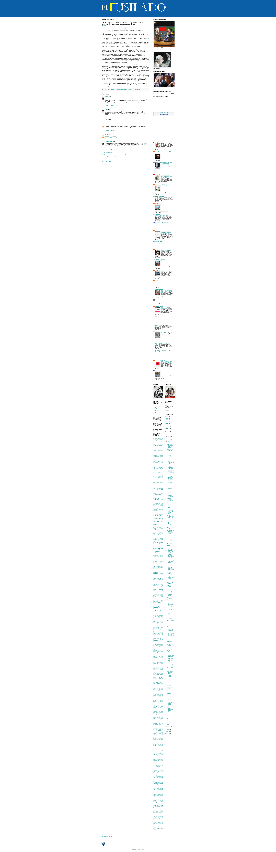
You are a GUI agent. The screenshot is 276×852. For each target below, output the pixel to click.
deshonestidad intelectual (160, 360)
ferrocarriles (161, 573)
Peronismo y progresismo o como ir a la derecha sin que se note (166, 176)
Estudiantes (155, 565)
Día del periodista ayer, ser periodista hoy (170, 668)
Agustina (154, 450)
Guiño (168, 683)
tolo (162, 808)
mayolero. (161, 673)
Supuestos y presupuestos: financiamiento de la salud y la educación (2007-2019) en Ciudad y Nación (163, 343)
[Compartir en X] (138, 89)
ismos (157, 621)
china (162, 485)
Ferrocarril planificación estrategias (158, 572)
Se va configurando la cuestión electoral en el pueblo (170, 605)
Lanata (158, 638)
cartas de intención (158, 478)
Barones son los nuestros (170, 598)
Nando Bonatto (160, 707)
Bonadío (161, 466)
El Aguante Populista (159, 306)
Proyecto (161, 749)
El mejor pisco (170, 687)
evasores (158, 566)
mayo (168, 722)
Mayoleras (155, 670)
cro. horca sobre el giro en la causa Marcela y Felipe (170, 577)
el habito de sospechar (159, 280)
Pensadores (155, 725)
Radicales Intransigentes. (158, 753)
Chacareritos (155, 483)
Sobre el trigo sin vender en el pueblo (170, 719)
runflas (162, 761)
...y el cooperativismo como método (170, 591)
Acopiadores (155, 443)
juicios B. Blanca (156, 628)
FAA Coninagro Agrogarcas (158, 567)
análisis (161, 455)
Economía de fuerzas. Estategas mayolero (158, 543)
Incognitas (161, 607)
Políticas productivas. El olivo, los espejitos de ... (170, 634)
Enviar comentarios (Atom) (112, 156)
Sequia (158, 772)
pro (126, 89)
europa (161, 565)
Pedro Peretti (160, 723)
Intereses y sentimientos (170, 573)
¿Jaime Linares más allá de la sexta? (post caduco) (170, 638)
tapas (154, 807)
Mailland (158, 663)
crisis (154, 518)
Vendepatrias (155, 818)
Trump (158, 813)
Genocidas (155, 594)
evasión (155, 566)
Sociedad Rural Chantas (158, 799)
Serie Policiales (160, 791)
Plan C (156, 142)
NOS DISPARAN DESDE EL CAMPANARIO (163, 162)
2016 (167, 423)
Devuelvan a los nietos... (170, 586)
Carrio (162, 477)
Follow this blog (164, 114)
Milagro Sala (161, 679)
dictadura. (155, 534)
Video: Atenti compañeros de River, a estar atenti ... (170, 446)
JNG (160, 624)
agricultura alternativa (158, 445)
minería (161, 682)
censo (158, 481)
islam (154, 621)
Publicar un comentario (108, 152)
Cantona (154, 473)
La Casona (161, 635)
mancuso (157, 331)
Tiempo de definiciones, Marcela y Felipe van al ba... (170, 506)
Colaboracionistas (160, 492)
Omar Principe (155, 712)
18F (162, 438)
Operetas (155, 713)
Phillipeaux (155, 733)
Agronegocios (160, 449)
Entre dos (169, 693)
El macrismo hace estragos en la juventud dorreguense (170, 696)
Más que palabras (170, 620)
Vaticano (161, 817)
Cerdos (161, 482)
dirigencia (161, 534)
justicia (155, 630)
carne (159, 477)
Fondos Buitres (159, 584)
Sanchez (159, 767)
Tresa (157, 812)
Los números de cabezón (170, 689)
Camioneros (155, 472)
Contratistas (155, 509)
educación (155, 548)
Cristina (158, 518)
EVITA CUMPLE (164, 332)
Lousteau (161, 657)
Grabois (161, 595)
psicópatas (155, 750)
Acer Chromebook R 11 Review (160, 352)
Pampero (158, 717)
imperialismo (156, 606)
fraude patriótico (160, 586)
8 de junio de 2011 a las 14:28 (111, 105)
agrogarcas (155, 449)
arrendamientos (156, 456)
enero (168, 729)
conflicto (157, 504)
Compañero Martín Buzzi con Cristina (170, 467)
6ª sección (158, 440)
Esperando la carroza (169, 486)
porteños (154, 744)
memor (154, 677)
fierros (154, 578)
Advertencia (161, 443)
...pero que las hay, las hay (170, 630)
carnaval (154, 477)
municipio (155, 706)
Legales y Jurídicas (156, 645)
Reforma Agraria (160, 755)
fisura (162, 583)
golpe (154, 595)
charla (162, 484)
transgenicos (155, 811)
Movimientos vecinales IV (158, 696)
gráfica (154, 596)
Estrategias (161, 563)
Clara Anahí (155, 489)
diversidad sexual (158, 538)
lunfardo (154, 662)
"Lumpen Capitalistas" (157, 437)
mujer (154, 705)
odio (162, 710)
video (154, 821)
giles (158, 594)
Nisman (161, 708)
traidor (154, 810)
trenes (154, 812)
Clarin (159, 489)
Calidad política (156, 469)
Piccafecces (161, 733)
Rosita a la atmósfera (169, 645)
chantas (159, 484)
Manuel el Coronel (156, 667)
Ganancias (161, 591)
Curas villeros (160, 529)
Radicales (155, 751)
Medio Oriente (159, 674)
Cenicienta (155, 481)
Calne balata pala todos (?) (170, 589)
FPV (156, 586)
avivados (161, 457)
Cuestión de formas (169, 595)
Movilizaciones (160, 690)
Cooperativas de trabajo (158, 514)
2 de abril (159, 439)
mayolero (161, 670)
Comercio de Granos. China (158, 497)
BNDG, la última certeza (170, 583)
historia (158, 602)
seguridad (155, 770)
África (154, 444)
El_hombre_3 (157, 174)
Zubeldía (154, 829)
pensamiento (156, 726)
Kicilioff (161, 633)
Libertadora (155, 650)
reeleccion (155, 755)
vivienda (158, 822)
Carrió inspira (169, 609)
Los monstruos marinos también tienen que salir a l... (170, 704)
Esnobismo (155, 557)
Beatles (154, 461)
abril (168, 724)
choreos (154, 487)
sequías (161, 772)
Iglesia (162, 605)
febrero (168, 727)
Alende (154, 451)
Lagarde (154, 638)
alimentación (155, 452)
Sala (162, 765)
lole (156, 656)
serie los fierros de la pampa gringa (158, 787)
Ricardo (106, 109)
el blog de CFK (158, 214)
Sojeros (154, 800)
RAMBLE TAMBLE (158, 241)
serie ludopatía (160, 788)
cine (157, 487)
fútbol (154, 590)
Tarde (168, 484)
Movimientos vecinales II (158, 694)
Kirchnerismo (158, 634)
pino (125, 89)
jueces (162, 627)
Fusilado (154, 589)
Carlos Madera (160, 476)
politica (160, 739)
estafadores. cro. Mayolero (158, 560)
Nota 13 (156, 341)
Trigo (160, 812)
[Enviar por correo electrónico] (136, 89)
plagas (157, 734)
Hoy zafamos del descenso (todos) (170, 536)
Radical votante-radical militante (170, 648)
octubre (168, 436)
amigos (155, 455)
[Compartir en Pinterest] (141, 89)
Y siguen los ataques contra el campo (170, 615)
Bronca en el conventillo (169, 627)
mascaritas (155, 669)
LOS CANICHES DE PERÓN (160, 299)
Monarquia (161, 688)
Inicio (126, 154)
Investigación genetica (158, 620)
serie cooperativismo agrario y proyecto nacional (158, 780)
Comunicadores (156, 502)
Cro (160, 518)
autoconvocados (156, 457)
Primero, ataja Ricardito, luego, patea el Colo (170, 660)
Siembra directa (159, 796)
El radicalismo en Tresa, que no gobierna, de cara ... (170, 652)
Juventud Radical (156, 633)
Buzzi (157, 467)
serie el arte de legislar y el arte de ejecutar (158, 783)
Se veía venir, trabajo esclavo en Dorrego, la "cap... (170, 569)
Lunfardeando (160, 661)
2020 (167, 416)
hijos (154, 601)
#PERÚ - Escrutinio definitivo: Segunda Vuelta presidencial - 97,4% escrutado (166, 232)
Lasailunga (161, 639)
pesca (162, 732)
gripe (162, 596)
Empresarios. (155, 554)
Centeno (154, 482)
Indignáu (169, 685)
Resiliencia (155, 758)
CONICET (161, 505)
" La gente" (157, 197)
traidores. (161, 810)
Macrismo (161, 662)
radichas (129, 89)
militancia (155, 682)
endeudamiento (156, 556)
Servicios (161, 795)
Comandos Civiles (158, 493)
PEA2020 (161, 722)
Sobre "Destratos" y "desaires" (170, 474)
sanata (157, 766)
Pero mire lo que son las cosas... (170, 547)
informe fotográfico (156, 611)
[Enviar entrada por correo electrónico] (133, 89)
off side (159, 711)
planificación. (158, 737)
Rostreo (161, 760)
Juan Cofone (158, 626)
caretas (155, 476)
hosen (162, 603)
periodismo (160, 730)
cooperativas (156, 511)
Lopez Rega (160, 656)
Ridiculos (159, 759)
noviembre (169, 434)
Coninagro (155, 506)
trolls (162, 812)
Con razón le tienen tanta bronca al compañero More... (170, 478)
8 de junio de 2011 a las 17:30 (111, 130)
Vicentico (154, 819)
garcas (154, 592)
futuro (162, 590)
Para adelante (170, 490)
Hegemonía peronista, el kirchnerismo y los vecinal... (170, 540)
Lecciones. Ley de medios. (158, 644)
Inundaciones (160, 617)
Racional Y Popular (159, 324)
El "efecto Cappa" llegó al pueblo (170, 656)
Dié (158, 534)
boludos (154, 466)
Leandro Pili (158, 410)
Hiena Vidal (155, 600)
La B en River (169, 482)
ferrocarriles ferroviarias (158, 574)
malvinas (161, 663)
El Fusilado (157, 370)
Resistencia (161, 758)
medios (160, 676)
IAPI (158, 605)
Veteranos (161, 818)
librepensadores (156, 651)
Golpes (158, 595)
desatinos (158, 533)
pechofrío (155, 723)
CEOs (158, 482)
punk (162, 750)
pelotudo (161, 724)
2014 (167, 426)
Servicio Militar (156, 795)
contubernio (161, 509)
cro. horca (159, 522)
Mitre (162, 684)
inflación (154, 608)
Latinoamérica (156, 641)
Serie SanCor (156, 793)
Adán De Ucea (158, 230)
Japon (162, 623)
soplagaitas (161, 801)
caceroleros (161, 467)
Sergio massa (156, 773)
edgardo (106, 96)
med (154, 674)
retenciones (155, 759)
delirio (158, 532)
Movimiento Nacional (158, 691)
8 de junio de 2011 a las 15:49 (111, 121)
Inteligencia (155, 617)
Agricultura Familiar (156, 446)
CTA (162, 527)
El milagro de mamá (158, 223)
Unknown (104, 25)
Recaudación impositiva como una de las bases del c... (170, 680)
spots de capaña (157, 802)
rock (158, 760)
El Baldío (157, 316)
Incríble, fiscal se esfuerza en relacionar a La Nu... (170, 458)
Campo (160, 472)
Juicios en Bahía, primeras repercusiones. (170, 471)
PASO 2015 (155, 722)
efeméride (160, 548)
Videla (162, 819)
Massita (161, 669)
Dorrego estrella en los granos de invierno (170, 516)
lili (157, 652)
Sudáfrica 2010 (158, 805)
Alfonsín (161, 451)
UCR (156, 816)
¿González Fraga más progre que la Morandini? (170, 623)
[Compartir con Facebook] (140, 89)
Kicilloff (154, 634)
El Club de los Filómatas (160, 259)
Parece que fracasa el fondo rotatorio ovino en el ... (170, 556)
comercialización (157, 494)
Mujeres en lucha (159, 705)
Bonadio (158, 466)
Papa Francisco (158, 718)
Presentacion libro (158, 746)
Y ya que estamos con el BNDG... (170, 580)
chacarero (161, 483)
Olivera (161, 711)
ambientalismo (160, 452)
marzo (168, 726)
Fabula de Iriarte (156, 568)
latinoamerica (156, 640)
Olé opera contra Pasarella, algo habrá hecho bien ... (170, 561)
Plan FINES (161, 734)
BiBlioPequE (157, 203)
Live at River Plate (170, 691)
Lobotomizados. (156, 655)
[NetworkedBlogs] (164, 112)
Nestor (158, 708)
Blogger (142, 849)
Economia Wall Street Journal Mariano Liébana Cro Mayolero (158, 546)
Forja (162, 585)
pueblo (159, 750)
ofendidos (155, 711)
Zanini (162, 828)
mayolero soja (156, 673)
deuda (162, 533)
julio (168, 441)
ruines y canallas (156, 761)
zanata (158, 828)
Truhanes (155, 813)
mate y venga (157, 270)
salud (154, 766)
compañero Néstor (158, 499)
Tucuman (161, 813)
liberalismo (161, 649)
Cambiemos (161, 469)
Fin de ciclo (160, 580)
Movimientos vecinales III (158, 695)
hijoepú (161, 600)
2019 (167, 418)
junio (168, 443)
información (157, 610)
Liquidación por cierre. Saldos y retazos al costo (170, 512)
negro (154, 708)
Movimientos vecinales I (158, 693)
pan (162, 717)
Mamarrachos (155, 664)
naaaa (154, 707)
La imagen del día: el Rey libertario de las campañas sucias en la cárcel (167, 186)
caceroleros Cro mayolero (158, 468)
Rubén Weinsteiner (159, 289)
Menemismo (155, 678)
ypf (162, 823)
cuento (154, 529)
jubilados (157, 627)
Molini (158, 688)
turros (154, 816)
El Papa (155, 549)
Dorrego (112, 89)
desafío (154, 533)
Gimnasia (161, 594)
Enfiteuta (161, 556)
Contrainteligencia (156, 508)
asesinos (161, 456)
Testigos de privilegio (159, 196)
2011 (167, 431)
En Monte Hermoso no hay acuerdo (170, 499)
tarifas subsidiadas (159, 807)
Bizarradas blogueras (169, 676)
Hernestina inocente (169, 700)
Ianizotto (154, 605)
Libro (160, 651)
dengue (161, 532)
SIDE (154, 796)
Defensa (154, 532)
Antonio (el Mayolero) (109, 141)
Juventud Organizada (158, 632)
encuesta (161, 555)
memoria (161, 677)
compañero (156, 498)
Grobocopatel (155, 597)
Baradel (161, 460)
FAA (162, 566)
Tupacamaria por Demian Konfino (162, 222)
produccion (158, 749)
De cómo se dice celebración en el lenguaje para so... (170, 532)
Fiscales (158, 583)
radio (162, 754)
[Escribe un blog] (137, 89)
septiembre (169, 438)
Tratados (161, 811)
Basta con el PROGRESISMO (166, 250)
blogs (154, 465)
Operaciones (161, 712)
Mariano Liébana (159, 668)
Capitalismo (161, 473)
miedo (157, 679)
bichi (162, 463)
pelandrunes (155, 724)
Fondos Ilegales (156, 585)
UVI (158, 817)
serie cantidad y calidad (158, 776)
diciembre (169, 433)
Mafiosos (154, 663)
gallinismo (155, 591)
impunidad (155, 607)
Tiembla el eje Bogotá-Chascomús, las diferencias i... (170, 523)
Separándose (169, 543)
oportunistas (161, 713)
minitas (158, 683)
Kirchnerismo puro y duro (170, 496)
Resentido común (158, 249)
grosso (161, 597)
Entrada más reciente (106, 154)
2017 (167, 421)
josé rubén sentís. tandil (160, 184)
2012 (167, 429)
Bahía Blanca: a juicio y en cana (170, 672)
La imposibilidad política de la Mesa (170, 612)
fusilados (161, 589)
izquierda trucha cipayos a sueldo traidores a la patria (158, 622)
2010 (167, 731)
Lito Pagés (161, 652)
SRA (162, 802)
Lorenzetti (155, 657)
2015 (167, 424)
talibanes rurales (160, 806)
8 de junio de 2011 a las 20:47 (111, 149)
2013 (167, 428)
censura (161, 481)
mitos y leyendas (158, 684)
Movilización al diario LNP (170, 450)
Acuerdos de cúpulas (169, 642)
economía (155, 542)
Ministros (154, 683)
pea (158, 722)
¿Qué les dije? (170, 618)
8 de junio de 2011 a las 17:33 (111, 137)
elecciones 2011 (117, 89)
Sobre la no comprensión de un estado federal (170, 551)
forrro (154, 586)
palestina (158, 716)
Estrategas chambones (158, 561)
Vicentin (158, 819)
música (161, 706)
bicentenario (160, 461)
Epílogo (168, 545)
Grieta (159, 596)
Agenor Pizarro (160, 444)
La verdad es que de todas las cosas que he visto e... (170, 454)
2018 (167, 419)
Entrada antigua (146, 154)
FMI (154, 584)
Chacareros (155, 484)
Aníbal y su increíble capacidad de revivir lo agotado (170, 715)
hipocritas (155, 602)
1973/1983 (155, 439)
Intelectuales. (160, 616)
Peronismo (122, 89)
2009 (167, 733)
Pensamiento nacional (158, 728)
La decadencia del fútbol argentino (170, 492)
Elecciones (161, 549)
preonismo (161, 745)
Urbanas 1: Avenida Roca (165, 271)
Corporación (157, 515)
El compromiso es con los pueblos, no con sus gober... (170, 709)
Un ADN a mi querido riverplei (169, 564)
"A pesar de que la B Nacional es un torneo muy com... (170, 463)
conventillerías (155, 510)
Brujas (154, 467)
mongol (154, 689)
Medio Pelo (155, 676)
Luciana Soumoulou (157, 658)
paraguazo (155, 719)
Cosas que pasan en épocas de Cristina (170, 600)
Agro (162, 446)
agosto (168, 439)
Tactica (154, 806)
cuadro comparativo (158, 528)
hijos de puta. (159, 601)
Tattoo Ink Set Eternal (159, 325)
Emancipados (169, 488)
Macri (158, 662)
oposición (155, 714)
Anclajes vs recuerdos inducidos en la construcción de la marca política (166, 291)
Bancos (158, 460)
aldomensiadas (160, 450)
